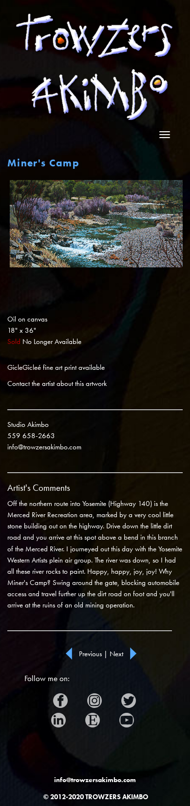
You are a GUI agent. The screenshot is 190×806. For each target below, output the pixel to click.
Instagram (103, 698)
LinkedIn (65, 717)
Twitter (132, 698)
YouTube (130, 717)
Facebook (68, 698)
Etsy (93, 717)
